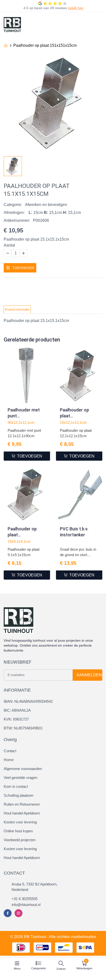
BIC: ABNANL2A (17, 710)
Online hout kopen (18, 831)
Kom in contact (16, 786)
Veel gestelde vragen (20, 777)
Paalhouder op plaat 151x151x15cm (45, 45)
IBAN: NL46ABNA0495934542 (28, 701)
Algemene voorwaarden (23, 769)
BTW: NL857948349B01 (23, 728)
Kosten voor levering (20, 822)
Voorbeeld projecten (19, 840)
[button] (98, 165)
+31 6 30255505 (24, 899)
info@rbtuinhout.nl (26, 905)
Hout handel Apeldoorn (22, 813)
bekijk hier (76, 8)
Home (9, 760)
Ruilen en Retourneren (22, 804)
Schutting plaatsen (18, 795)
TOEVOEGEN (23, 268)
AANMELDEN (89, 675)
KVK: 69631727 (16, 719)
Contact (10, 751)
